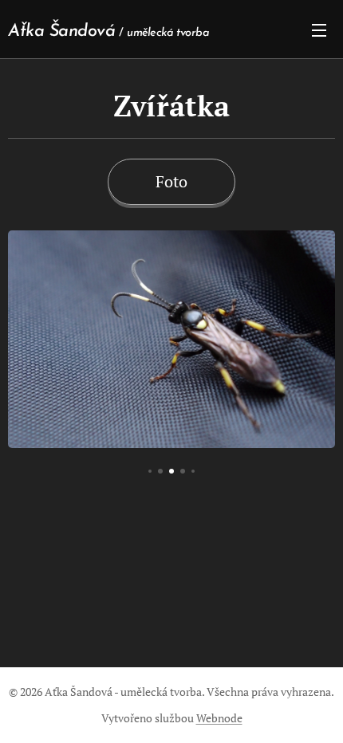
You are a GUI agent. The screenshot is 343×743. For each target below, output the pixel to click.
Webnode (219, 717)
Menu (319, 29)
